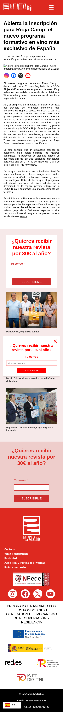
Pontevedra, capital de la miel (22, 331)
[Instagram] (6, 75)
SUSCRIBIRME (31, 370)
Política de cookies (15, 567)
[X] (20, 75)
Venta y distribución (16, 553)
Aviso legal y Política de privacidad (24, 562)
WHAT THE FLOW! (36, 700)
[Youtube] (27, 75)
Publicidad (10, 558)
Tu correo (31, 356)
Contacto (9, 549)
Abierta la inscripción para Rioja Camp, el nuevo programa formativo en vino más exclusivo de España (31, 35)
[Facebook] (13, 75)
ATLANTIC (43, 707)
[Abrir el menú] (51, 7)
